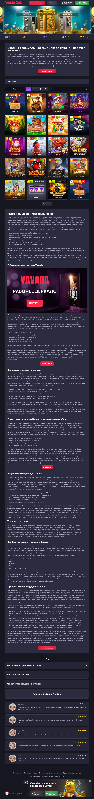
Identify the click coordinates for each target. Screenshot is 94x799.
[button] (2, 20)
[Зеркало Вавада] (47, 290)
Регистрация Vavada (47, 648)
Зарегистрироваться (37, 3)
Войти (52, 3)
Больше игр (47, 204)
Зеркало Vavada (47, 71)
